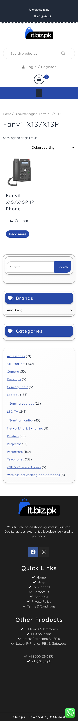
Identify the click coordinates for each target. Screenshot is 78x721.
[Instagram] (44, 552)
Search (62, 53)
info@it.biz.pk (44, 16)
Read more (17, 234)
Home (7, 114)
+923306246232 (40, 9)
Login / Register (41, 67)
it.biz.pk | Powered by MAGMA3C (39, 717)
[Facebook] (33, 552)
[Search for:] (30, 267)
